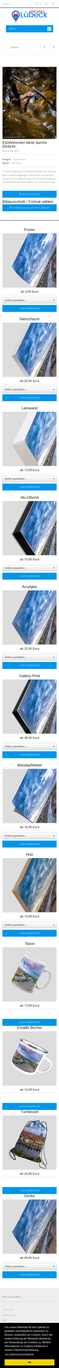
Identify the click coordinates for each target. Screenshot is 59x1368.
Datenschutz (8, 1315)
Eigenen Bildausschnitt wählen (31, 207)
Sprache (6, 4)
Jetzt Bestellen (30, 194)
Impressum (8, 1309)
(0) (40, 3)
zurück (14, 47)
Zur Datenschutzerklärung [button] (19, 1354)
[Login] (46, 4)
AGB (4, 1320)
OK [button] (29, 1362)
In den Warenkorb (29, 308)
